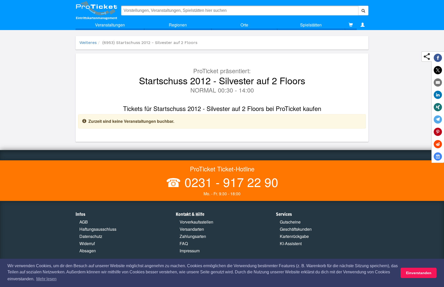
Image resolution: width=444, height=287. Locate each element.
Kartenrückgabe (294, 236)
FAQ (184, 243)
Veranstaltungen (110, 25)
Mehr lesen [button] (46, 279)
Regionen (178, 25)
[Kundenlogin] (362, 25)
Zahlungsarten (193, 236)
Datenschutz (90, 236)
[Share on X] (438, 70)
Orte (244, 25)
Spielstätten (311, 25)
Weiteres (88, 42)
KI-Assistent (291, 243)
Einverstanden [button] (418, 273)
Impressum (190, 251)
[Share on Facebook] (438, 58)
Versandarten (192, 229)
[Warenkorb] (351, 25)
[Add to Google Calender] (438, 156)
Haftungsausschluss (97, 229)
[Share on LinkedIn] (438, 95)
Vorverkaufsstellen (196, 222)
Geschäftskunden (296, 229)
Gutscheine (290, 222)
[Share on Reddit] (438, 144)
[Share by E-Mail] (438, 82)
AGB (83, 222)
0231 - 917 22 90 (229, 182)
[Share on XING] (438, 107)
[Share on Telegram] (438, 119)
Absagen (87, 251)
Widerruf (87, 243)
